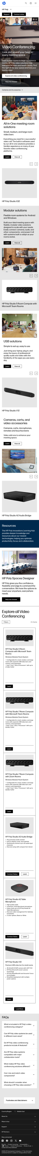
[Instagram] (11, 1141)
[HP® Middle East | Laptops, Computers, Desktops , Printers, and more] (4, 3)
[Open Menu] (35, 3)
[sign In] (30, 3)
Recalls (4, 1144)
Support (4, 1127)
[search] (26, 3)
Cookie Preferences (16, 1146)
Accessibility (24, 1144)
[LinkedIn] (3, 1141)
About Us (4, 1116)
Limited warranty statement (9, 1147)
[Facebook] (7, 1141)
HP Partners (5, 1132)
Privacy (6, 1146)
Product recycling (13, 1144)
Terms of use (27, 1146)
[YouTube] (20, 1141)
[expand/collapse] (22, 90)
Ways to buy (5, 1121)
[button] (31, 163)
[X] (16, 1141)
